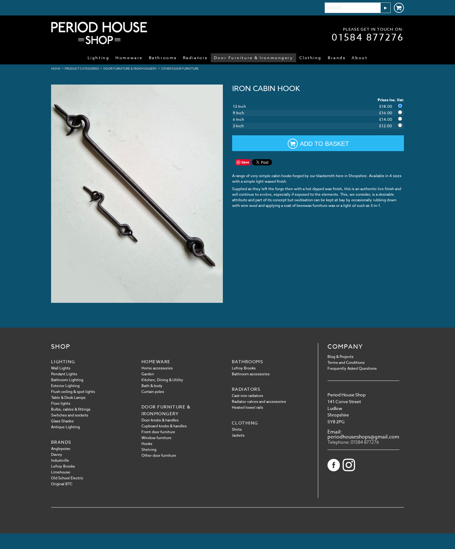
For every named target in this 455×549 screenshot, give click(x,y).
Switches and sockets (69, 415)
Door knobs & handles (160, 420)
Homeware (128, 57)
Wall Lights (60, 368)
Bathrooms (163, 57)
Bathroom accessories (251, 374)
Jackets (238, 435)
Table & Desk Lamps (68, 397)
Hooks (146, 443)
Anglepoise (60, 448)
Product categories (82, 68)
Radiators (195, 57)
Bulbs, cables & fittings (70, 409)
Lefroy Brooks (244, 368)
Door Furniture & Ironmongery (253, 57)
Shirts (237, 429)
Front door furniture (158, 431)
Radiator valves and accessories (259, 401)
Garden (147, 374)
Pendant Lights (64, 374)
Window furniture (156, 437)
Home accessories (157, 368)
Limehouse (60, 472)
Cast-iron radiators (247, 395)
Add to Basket (324, 143)
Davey (56, 454)
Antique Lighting (65, 426)
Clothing (310, 57)
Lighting (98, 57)
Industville (60, 460)
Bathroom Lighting (67, 379)
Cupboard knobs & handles (164, 426)
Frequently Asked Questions (352, 368)
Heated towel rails (247, 407)
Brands (336, 57)
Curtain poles (152, 391)
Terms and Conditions (346, 362)
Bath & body (151, 385)
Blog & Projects (340, 356)
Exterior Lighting (65, 385)
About (359, 57)
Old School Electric (67, 478)
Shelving (148, 449)
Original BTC (61, 483)
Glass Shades (62, 421)
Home (55, 68)
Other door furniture (180, 68)
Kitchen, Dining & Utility (162, 379)
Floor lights (60, 403)
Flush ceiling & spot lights (73, 391)
